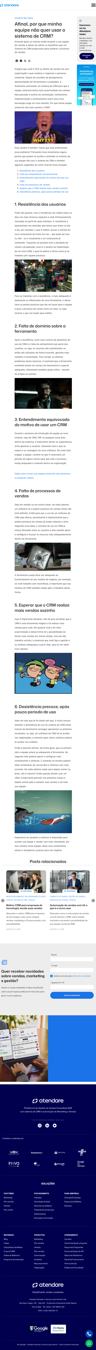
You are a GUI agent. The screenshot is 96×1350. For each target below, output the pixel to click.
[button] (17, 61)
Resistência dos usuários (32, 170)
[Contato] (89, 1334)
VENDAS (30, 18)
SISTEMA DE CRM (20, 18)
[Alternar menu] (93, 5)
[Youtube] (55, 1125)
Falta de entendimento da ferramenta (39, 174)
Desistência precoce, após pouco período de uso (44, 192)
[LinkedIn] (48, 1125)
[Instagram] (40, 1125)
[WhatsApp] (89, 1343)
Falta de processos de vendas (35, 184)
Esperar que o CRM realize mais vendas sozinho (44, 188)
